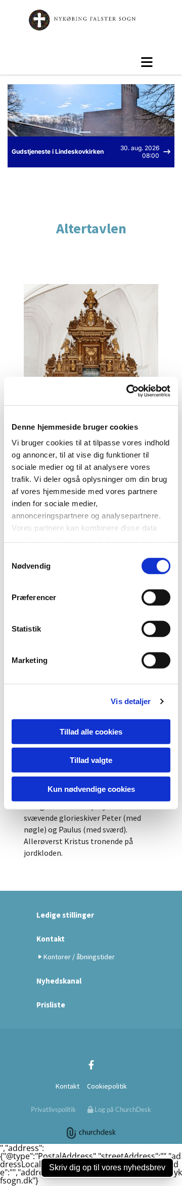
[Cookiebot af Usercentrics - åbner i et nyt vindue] (128, 391)
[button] (91, 61)
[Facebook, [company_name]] (91, 1064)
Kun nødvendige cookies (91, 788)
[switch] (156, 597)
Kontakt (50, 939)
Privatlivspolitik (53, 1109)
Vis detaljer (131, 701)
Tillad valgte (91, 760)
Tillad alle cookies (91, 731)
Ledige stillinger (65, 915)
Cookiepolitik (107, 1086)
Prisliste (50, 1004)
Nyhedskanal (58, 981)
